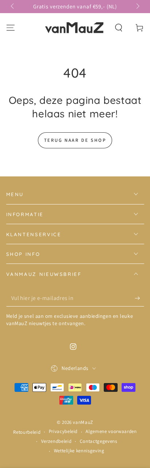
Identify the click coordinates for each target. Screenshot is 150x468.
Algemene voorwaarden (111, 431)
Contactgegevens (98, 441)
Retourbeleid (26, 432)
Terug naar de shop (75, 140)
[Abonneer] (139, 298)
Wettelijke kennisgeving (79, 451)
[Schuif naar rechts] (137, 6)
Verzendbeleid (56, 441)
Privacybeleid (63, 431)
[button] (118, 27)
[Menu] (10, 27)
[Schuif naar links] (13, 6)
